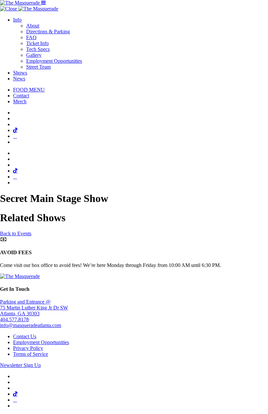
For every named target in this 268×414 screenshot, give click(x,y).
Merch (19, 101)
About (32, 25)
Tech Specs (38, 49)
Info (17, 20)
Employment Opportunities (54, 61)
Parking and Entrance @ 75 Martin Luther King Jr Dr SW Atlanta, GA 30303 (34, 307)
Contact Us (24, 336)
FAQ (31, 37)
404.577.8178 (14, 319)
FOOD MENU (29, 89)
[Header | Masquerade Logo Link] (20, 3)
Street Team (38, 67)
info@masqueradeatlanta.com (30, 325)
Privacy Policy (28, 348)
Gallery (34, 55)
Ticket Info (37, 43)
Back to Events (15, 233)
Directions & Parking (48, 31)
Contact (21, 95)
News (19, 78)
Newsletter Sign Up (20, 365)
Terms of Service (30, 354)
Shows (20, 72)
